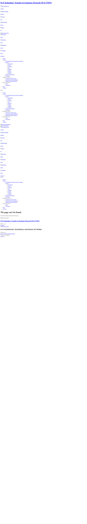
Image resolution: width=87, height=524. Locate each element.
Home (4, 58)
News (7, 84)
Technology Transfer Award (11, 78)
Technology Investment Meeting (12, 80)
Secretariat (8, 76)
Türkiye (2, 53)
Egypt (1, 19)
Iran (1, 30)
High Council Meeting (10, 74)
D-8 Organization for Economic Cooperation (14, 61)
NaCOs (7, 62)
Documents (8, 85)
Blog (4, 86)
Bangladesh (2, 14)
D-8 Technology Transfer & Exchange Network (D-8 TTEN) (26, 2)
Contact (4, 88)
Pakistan (9, 71)
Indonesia (10, 66)
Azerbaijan (2, 8)
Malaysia (2, 37)
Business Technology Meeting (11, 81)
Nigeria (2, 42)
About (4, 59)
